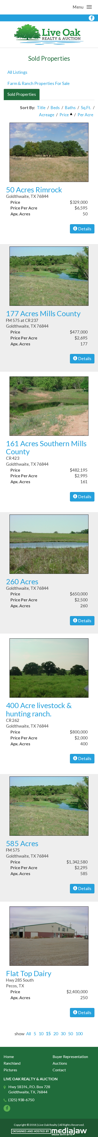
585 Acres (22, 843)
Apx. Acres (20, 213)
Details (84, 228)
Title (41, 107)
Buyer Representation (70, 1056)
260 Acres (22, 581)
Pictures (10, 1069)
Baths (70, 107)
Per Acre (85, 114)
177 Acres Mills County (43, 313)
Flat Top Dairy (28, 973)
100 (79, 1033)
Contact (59, 1069)
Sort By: (27, 107)
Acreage (46, 114)
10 (41, 1033)
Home (9, 1056)
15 (48, 1033)
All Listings (17, 72)
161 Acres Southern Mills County (46, 447)
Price (64, 114)
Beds (55, 107)
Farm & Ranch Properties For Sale (38, 83)
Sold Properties (21, 94)
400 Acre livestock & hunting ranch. (39, 709)
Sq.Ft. (86, 107)
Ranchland (12, 1063)
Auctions (60, 1063)
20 (55, 1033)
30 (63, 1033)
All (28, 1033)
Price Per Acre (23, 207)
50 (70, 1033)
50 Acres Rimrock (34, 189)
